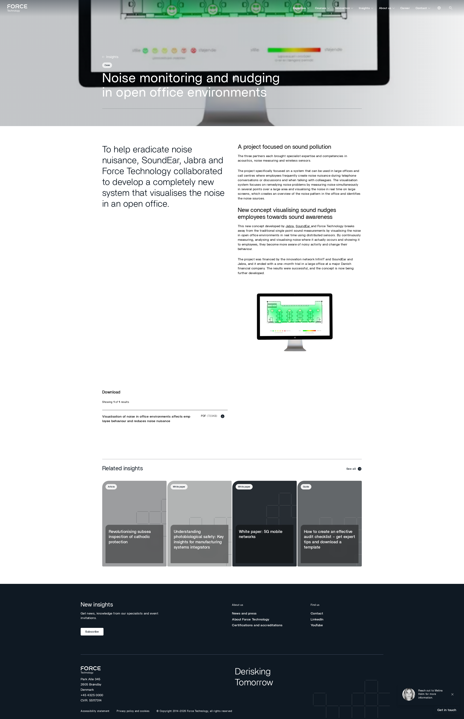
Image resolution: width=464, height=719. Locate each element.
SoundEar (303, 226)
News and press (244, 613)
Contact (421, 8)
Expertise (299, 8)
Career (405, 8)
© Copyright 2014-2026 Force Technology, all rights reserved (194, 711)
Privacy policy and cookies (133, 711)
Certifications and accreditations (257, 625)
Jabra (290, 226)
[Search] (451, 8)
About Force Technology (250, 619)
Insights (364, 8)
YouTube (317, 625)
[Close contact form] (452, 694)
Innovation (342, 8)
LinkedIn (317, 619)
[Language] (439, 8)
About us (385, 8)
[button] (429, 694)
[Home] (18, 8)
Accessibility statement (95, 711)
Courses (320, 8)
